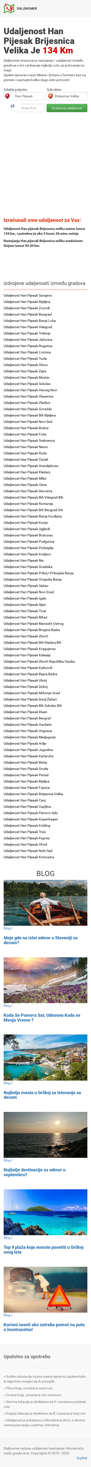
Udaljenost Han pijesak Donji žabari (30, 699)
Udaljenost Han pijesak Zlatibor (27, 403)
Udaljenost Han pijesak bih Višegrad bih (33, 497)
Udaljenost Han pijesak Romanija (28, 504)
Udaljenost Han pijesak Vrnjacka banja (33, 579)
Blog (7, 928)
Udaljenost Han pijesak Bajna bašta (30, 674)
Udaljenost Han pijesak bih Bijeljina (30, 415)
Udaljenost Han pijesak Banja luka (30, 321)
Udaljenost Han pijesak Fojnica (27, 788)
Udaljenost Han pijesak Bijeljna (27, 781)
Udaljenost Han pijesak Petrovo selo (31, 813)
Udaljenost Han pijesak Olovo (26, 365)
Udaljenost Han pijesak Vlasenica (28, 396)
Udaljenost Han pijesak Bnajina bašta (32, 630)
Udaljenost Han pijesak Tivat (25, 611)
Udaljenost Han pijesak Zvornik (27, 308)
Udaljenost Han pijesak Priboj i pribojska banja (39, 573)
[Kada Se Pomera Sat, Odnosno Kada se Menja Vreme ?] (45, 980)
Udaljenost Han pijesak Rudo (25, 453)
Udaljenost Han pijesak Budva (26, 428)
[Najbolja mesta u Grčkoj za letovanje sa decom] (45, 1057)
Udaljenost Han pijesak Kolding (27, 825)
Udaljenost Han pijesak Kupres (27, 838)
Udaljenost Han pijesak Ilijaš (25, 605)
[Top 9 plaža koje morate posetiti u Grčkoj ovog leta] (45, 1212)
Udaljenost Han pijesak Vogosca (28, 731)
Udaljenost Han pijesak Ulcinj (25, 680)
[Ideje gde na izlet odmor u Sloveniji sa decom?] (45, 903)
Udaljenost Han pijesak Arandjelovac (31, 466)
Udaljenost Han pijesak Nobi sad (28, 851)
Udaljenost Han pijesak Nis (24, 560)
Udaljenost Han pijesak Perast (26, 775)
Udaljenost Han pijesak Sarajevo (28, 295)
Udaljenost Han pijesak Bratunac (28, 535)
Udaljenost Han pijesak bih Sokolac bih (33, 706)
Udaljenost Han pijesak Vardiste (27, 724)
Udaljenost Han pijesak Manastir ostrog (34, 623)
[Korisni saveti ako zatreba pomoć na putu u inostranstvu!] (45, 1290)
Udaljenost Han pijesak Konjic (26, 523)
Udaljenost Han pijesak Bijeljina (27, 302)
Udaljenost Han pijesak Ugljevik (27, 529)
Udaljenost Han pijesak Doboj (26, 687)
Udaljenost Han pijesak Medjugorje (30, 737)
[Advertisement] (45, 166)
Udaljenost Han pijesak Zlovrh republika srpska (39, 661)
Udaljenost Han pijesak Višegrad (28, 327)
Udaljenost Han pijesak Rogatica (28, 346)
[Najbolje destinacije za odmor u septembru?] (45, 1135)
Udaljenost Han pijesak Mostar (27, 377)
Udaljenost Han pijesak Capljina (27, 807)
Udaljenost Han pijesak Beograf (27, 718)
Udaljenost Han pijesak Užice (25, 485)
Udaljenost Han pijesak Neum (26, 447)
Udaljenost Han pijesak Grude (26, 769)
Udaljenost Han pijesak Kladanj (27, 472)
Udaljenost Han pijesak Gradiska (28, 567)
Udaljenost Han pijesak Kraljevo (27, 554)
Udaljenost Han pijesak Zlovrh (26, 636)
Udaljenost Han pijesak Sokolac (27, 384)
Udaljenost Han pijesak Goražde (28, 409)
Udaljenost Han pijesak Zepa (25, 371)
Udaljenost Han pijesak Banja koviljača (33, 516)
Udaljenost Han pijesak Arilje (25, 743)
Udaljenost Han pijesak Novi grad (29, 592)
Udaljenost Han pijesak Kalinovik (28, 668)
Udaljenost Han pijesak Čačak (26, 459)
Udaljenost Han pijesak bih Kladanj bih (32, 642)
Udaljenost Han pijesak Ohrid (25, 844)
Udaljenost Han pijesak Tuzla (25, 358)
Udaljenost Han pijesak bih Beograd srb (33, 510)
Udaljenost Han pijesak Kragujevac (30, 649)
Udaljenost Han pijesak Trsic (25, 832)
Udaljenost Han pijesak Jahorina (28, 340)
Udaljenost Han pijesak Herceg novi (30, 390)
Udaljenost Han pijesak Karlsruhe (28, 756)
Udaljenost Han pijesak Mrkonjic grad (32, 693)
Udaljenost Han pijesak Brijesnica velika (33, 794)
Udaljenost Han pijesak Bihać (25, 617)
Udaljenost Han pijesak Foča (25, 434)
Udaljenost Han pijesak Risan (25, 712)
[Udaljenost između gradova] (22, 8)
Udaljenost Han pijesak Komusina (29, 857)
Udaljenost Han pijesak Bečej (25, 762)
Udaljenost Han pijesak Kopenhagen (31, 819)
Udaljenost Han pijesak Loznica (27, 352)
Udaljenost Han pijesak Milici (25, 478)
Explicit (82, 1458)
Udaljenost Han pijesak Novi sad (28, 422)
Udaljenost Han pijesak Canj (25, 800)
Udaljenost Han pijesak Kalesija (27, 655)
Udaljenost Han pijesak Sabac (26, 586)
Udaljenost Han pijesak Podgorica (29, 541)
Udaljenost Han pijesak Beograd (28, 314)
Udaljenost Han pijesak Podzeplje (28, 548)
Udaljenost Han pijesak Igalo (25, 598)
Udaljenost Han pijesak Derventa (28, 491)
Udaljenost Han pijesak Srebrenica (29, 440)
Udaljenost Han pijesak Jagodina (28, 750)
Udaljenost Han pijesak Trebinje (27, 333)
